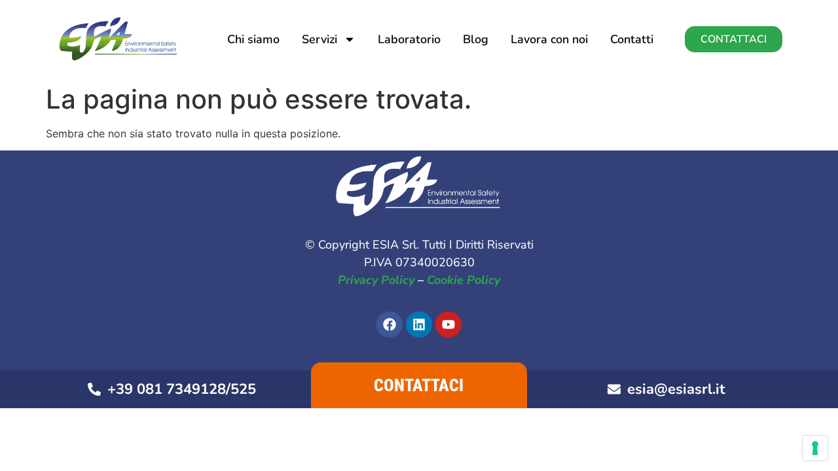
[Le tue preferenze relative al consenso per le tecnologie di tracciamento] (815, 448)
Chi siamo (253, 39)
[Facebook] (389, 324)
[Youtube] (448, 324)
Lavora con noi (549, 39)
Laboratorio (409, 39)
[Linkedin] (419, 324)
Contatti (631, 39)
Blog (475, 39)
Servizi (319, 39)
